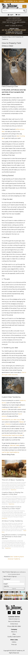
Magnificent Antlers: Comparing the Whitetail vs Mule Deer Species (14, 536)
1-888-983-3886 (14, 445)
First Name (7, 579)
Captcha (6, 586)
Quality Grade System (14, 636)
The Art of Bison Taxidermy (13, 480)
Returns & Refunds (14, 621)
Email (6, 584)
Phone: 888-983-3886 (14, 626)
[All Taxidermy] (14, 607)
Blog (14, 634)
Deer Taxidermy (15, 556)
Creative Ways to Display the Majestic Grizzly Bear (12, 493)
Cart (18, 14)
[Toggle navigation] (24, 6)
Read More (13, 489)
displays (21, 422)
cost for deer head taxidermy (10, 452)
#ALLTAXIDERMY (14, 595)
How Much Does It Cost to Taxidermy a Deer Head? (11, 507)
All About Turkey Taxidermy (12, 521)
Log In (11, 14)
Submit (14, 588)
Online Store (14, 624)
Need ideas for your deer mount (11, 419)
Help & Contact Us (14, 619)
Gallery (14, 642)
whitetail (7, 424)
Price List (14, 644)
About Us (14, 631)
